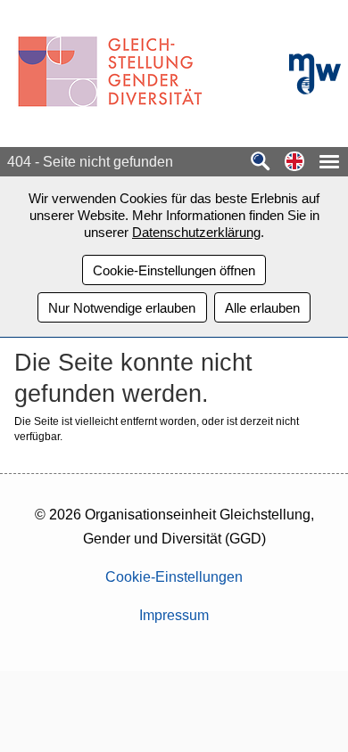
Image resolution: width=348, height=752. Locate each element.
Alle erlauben (262, 307)
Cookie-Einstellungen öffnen (174, 270)
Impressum (174, 615)
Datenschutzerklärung (196, 232)
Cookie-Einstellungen (174, 576)
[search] (260, 162)
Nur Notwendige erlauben (121, 307)
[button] (294, 162)
